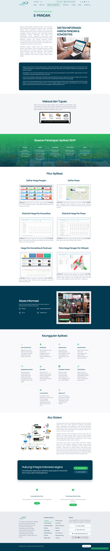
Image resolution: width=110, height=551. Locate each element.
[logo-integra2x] (24, 1)
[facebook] (80, 1)
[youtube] (84, 1)
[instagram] (82, 1)
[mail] (88, 1)
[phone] (87, 537)
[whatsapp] (86, 1)
